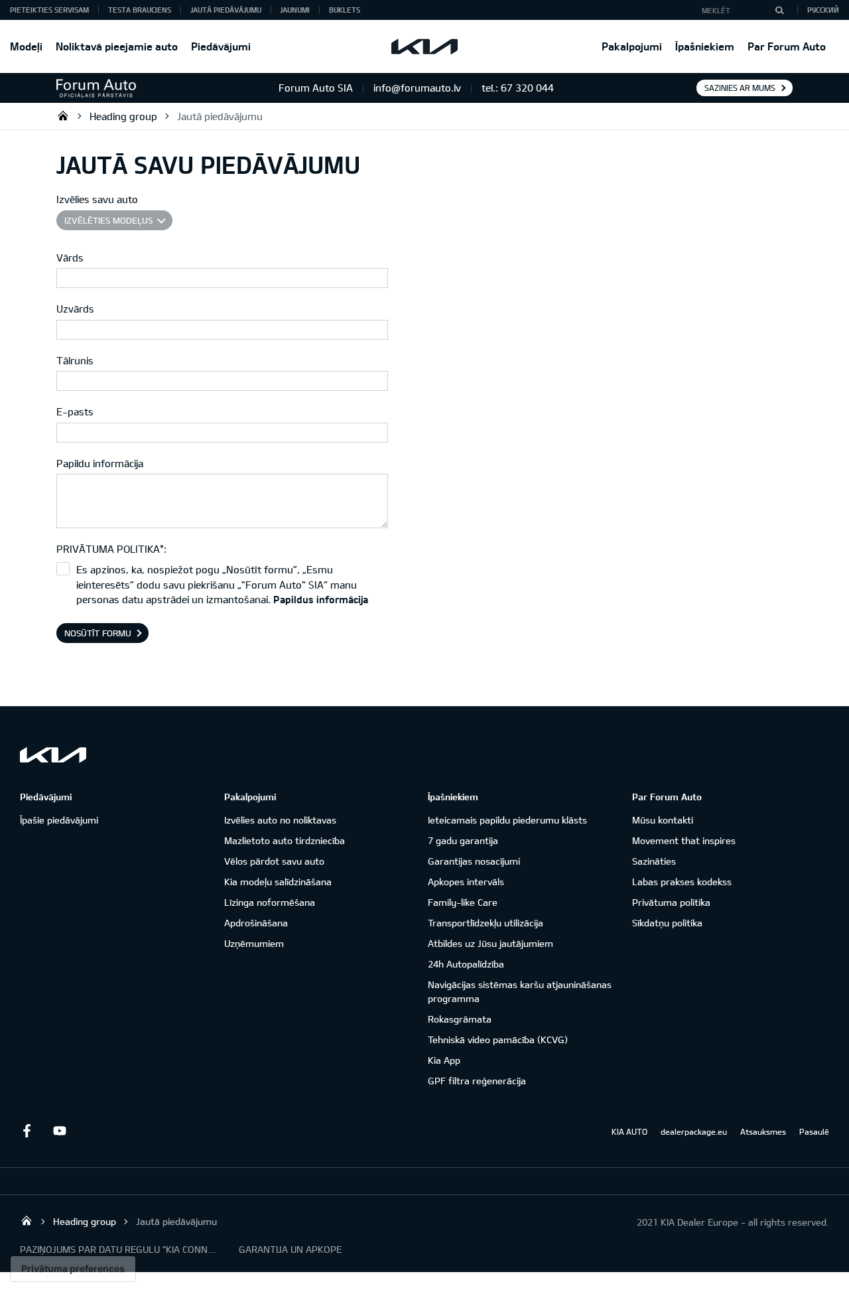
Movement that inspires (684, 840)
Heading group (123, 116)
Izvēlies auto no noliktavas (280, 819)
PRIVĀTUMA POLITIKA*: (111, 549)
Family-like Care (462, 902)
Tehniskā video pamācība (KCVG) (498, 1039)
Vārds (70, 257)
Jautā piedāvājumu (225, 9)
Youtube (59, 1130)
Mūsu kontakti (662, 819)
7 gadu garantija (463, 840)
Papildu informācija (99, 463)
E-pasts (75, 411)
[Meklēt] (779, 10)
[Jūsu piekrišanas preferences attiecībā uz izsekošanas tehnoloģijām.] (73, 1268)
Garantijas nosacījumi (474, 861)
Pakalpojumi (632, 46)
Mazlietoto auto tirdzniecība (284, 840)
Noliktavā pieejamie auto (117, 46)
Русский (823, 9)
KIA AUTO (629, 1131)
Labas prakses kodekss (682, 881)
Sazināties (654, 861)
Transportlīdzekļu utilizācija (485, 922)
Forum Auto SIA (63, 115)
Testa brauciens (139, 9)
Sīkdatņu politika (667, 922)
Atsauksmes (763, 1131)
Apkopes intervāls (466, 881)
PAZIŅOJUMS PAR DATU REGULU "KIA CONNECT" (119, 1249)
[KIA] (424, 46)
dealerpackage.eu (694, 1131)
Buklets (344, 9)
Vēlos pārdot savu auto (274, 861)
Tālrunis (75, 360)
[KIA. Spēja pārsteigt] (53, 755)
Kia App (444, 1060)
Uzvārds (75, 309)
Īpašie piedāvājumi (59, 819)
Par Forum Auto (787, 46)
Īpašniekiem (704, 46)
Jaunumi (295, 9)
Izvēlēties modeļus (108, 220)
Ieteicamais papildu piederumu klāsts (507, 819)
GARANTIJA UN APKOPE (290, 1249)
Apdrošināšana (256, 922)
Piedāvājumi (221, 46)
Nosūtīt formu (97, 633)
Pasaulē (814, 1131)
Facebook (26, 1130)
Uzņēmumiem (254, 943)
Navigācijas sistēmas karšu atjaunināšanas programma (520, 991)
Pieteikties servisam (49, 9)
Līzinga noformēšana (269, 902)
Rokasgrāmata (459, 1019)
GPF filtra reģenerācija (477, 1080)
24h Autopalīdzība (466, 963)
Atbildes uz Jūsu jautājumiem (490, 943)
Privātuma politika (671, 902)
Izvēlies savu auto (97, 199)
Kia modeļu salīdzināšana (278, 881)
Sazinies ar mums (739, 87)
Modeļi (26, 46)
